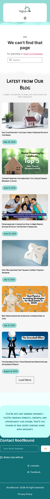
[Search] (10, 60)
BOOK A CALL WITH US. (13, 457)
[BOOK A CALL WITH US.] (1, 457)
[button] (25, 18)
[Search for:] (25, 60)
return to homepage (33, 53)
